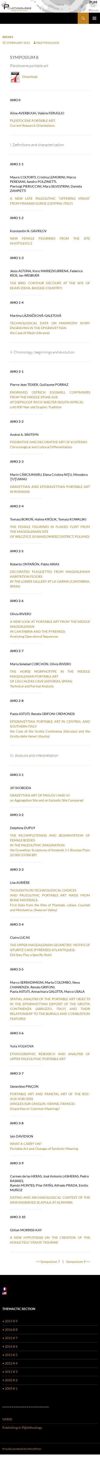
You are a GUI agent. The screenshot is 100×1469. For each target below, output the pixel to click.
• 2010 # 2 (9, 1380)
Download (28, 77)
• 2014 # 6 (9, 1346)
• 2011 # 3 (9, 1372)
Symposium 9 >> (78, 1261)
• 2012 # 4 (9, 1363)
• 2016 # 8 (9, 1330)
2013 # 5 (7, 37)
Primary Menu (94, 18)
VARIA (7, 1419)
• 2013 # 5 (9, 1355)
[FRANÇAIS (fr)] (4, 1288)
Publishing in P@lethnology (22, 1427)
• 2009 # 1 (9, 1388)
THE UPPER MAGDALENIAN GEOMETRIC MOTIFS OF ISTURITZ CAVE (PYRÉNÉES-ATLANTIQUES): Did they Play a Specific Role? (50, 950)
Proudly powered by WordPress (21, 1449)
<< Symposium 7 (48, 1261)
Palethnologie (48, 42)
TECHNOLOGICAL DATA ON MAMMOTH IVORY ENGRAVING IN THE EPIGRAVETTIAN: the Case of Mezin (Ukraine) (50, 328)
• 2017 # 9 (9, 1321)
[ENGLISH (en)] (4, 1293)
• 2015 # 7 (9, 1338)
